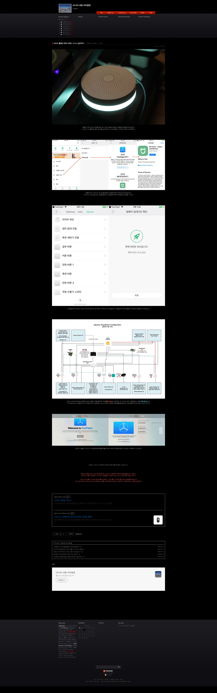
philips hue (64, 647)
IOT (71, 630)
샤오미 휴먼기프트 (62, 500)
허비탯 (69, 639)
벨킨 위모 (65, 634)
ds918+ (70, 647)
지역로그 (106, 679)
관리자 (117, 679)
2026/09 (87, 625)
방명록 (112, 679)
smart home (70, 651)
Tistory (129, 681)
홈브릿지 (72, 628)
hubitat (70, 636)
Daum (118, 681)
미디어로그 (100, 679)
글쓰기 (122, 679)
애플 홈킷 (61, 626)
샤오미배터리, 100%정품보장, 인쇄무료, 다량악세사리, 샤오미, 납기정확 (83, 503)
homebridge (62, 651)
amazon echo (62, 632)
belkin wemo (71, 637)
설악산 (70, 643)
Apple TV (61, 653)
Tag (101, 13)
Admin (142, 13)
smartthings (68, 645)
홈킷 (65, 637)
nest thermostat (63, 636)
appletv (60, 637)
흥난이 (103, 681)
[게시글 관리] (63, 534)
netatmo (60, 657)
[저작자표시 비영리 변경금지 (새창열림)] (79, 534)
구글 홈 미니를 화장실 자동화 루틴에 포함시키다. (68, 557)
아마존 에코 (62, 639)
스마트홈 (71, 632)
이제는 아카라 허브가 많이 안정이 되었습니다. (67, 552)
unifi (59, 634)
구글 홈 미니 (69, 641)
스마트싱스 (64, 628)
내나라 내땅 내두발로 (82, 5)
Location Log (121, 13)
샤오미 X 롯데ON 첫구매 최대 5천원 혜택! (73, 517)
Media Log (110, 13)
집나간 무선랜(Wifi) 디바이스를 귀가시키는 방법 (67, 549)
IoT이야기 (89, 43)
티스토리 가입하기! (108, 673)
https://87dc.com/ (59, 497)
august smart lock (63, 630)
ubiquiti (71, 649)
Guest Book (133, 13)
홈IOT (72, 653)
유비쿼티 (65, 649)
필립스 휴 (72, 634)
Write (150, 13)
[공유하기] (60, 534)
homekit (73, 657)
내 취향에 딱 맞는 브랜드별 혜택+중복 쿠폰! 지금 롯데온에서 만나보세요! (83, 520)
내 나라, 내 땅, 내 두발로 (127, 626)
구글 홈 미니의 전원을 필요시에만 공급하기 (66, 547)
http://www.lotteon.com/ (62, 513)
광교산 (67, 653)
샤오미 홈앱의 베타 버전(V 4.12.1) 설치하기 (69, 43)
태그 (95, 679)
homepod (67, 657)
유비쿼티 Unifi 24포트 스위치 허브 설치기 (65, 554)
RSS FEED (109, 675)
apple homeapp (68, 655)
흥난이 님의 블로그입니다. (65, 575)
